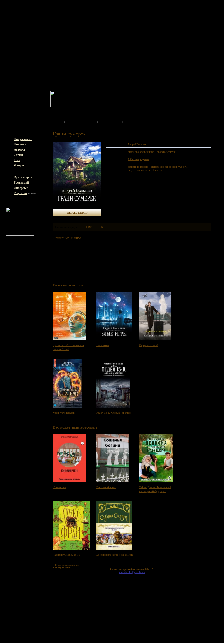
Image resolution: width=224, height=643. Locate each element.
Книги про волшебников (141, 151)
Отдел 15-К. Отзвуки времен (113, 412)
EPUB (98, 227)
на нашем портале (111, 98)
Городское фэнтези (166, 151)
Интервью (21, 188)
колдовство (143, 166)
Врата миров (23, 177)
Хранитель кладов (63, 412)
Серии (18, 154)
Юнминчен (59, 487)
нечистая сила (179, 166)
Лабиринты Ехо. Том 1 (66, 554)
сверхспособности (137, 170)
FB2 (89, 227)
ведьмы (132, 166)
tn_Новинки (155, 170)
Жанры (19, 165)
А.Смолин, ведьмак (138, 159)
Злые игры (102, 345)
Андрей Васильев (137, 144)
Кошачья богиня (106, 487)
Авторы (19, 149)
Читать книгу (77, 212)
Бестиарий (21, 182)
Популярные (23, 139)
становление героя (161, 166)
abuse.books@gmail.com (132, 572)
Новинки (20, 144)
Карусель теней (148, 345)
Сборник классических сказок (114, 554)
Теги (17, 160)
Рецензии (20, 193)
